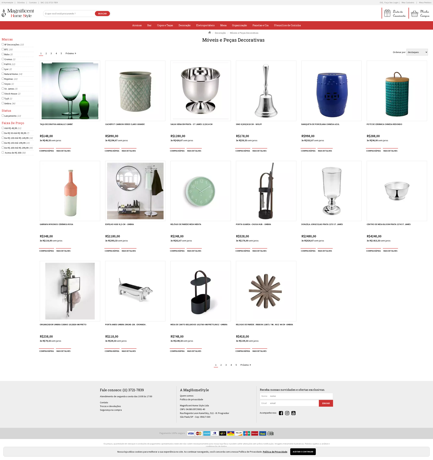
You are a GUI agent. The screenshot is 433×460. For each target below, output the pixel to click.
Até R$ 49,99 (12, 128)
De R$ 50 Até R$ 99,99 (16, 133)
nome (264, 396)
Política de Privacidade (275, 451)
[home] (18, 13)
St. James (10, 88)
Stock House (12, 93)
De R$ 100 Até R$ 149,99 (18, 138)
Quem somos (186, 395)
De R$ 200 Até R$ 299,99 (18, 147)
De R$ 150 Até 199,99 (17, 142)
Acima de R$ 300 (15, 152)
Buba (8, 54)
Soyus (9, 83)
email (264, 403)
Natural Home (13, 74)
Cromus (9, 59)
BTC (8, 49)
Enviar (326, 403)
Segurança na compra (111, 409)
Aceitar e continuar (303, 451)
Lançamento (12, 115)
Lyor (8, 69)
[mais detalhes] (63, 150)
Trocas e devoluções (110, 406)
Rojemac (10, 78)
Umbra (9, 103)
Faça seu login (391, 2)
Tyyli (8, 98)
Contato (104, 402)
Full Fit (9, 64)
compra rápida (46, 150)
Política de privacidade (191, 399)
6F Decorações (14, 44)
